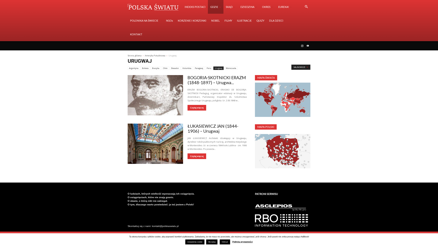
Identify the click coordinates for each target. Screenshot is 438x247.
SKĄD (229, 6)
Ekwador (175, 68)
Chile (165, 68)
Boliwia (145, 68)
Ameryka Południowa (155, 55)
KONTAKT (136, 34)
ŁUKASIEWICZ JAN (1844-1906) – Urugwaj (213, 128)
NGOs (169, 20)
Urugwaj (218, 68)
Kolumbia (187, 68)
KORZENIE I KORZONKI (192, 20)
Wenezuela (231, 68)
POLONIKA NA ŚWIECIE (144, 20)
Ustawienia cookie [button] (194, 242)
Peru (209, 68)
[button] (306, 7)
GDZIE (214, 6)
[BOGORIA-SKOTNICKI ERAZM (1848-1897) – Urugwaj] (155, 95)
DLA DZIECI (276, 20)
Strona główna (134, 55)
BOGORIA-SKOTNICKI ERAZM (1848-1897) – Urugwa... (217, 80)
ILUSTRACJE (244, 20)
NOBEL (215, 20)
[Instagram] (302, 45)
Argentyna (133, 68)
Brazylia (155, 68)
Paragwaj (199, 68)
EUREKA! (283, 6)
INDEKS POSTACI (195, 6)
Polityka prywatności (242, 242)
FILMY (228, 20)
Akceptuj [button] (211, 242)
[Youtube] (307, 45)
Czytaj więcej (197, 107)
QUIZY (260, 20)
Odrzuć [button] (225, 242)
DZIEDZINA (247, 6)
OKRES (266, 6)
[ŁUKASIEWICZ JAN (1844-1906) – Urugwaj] (155, 144)
